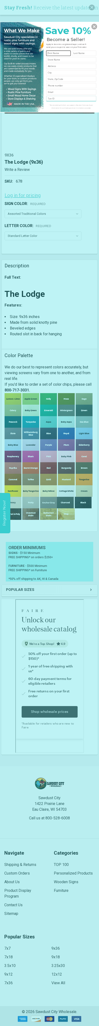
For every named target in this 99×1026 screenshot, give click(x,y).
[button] (94, 26)
